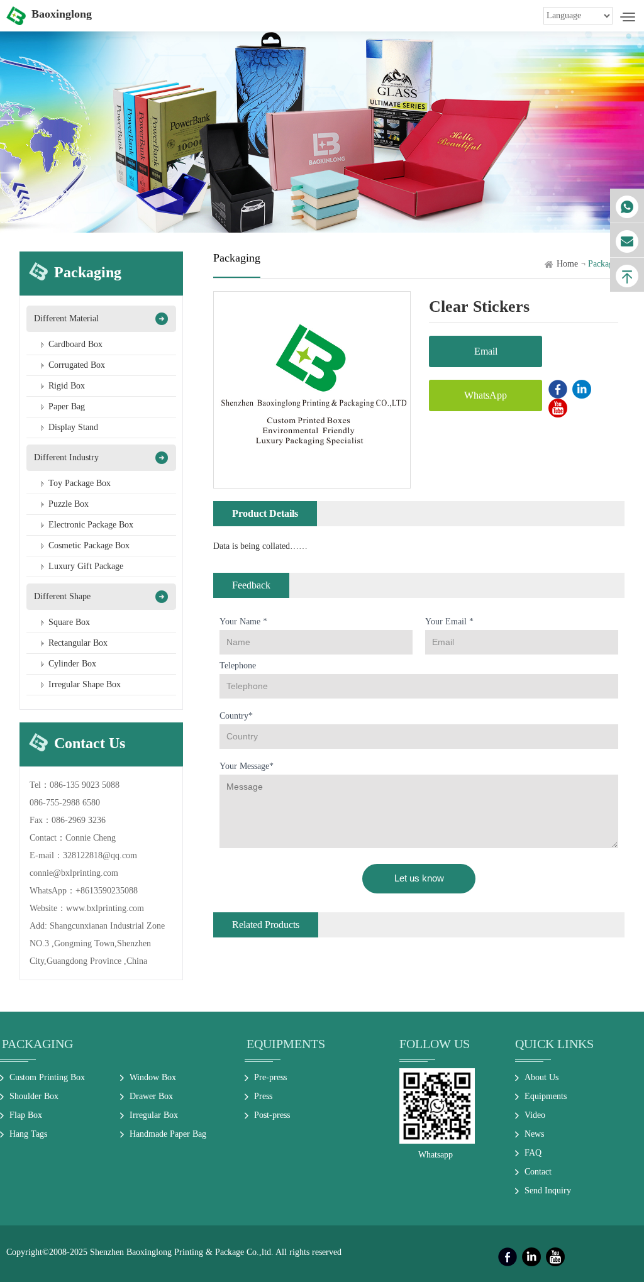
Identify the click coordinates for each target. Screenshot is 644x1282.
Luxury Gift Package (85, 566)
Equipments (286, 1044)
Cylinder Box (72, 663)
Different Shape (62, 596)
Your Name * (243, 621)
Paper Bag (66, 406)
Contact (538, 1171)
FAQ (533, 1153)
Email (485, 351)
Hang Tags (28, 1134)
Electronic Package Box (90, 524)
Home (567, 263)
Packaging (37, 1044)
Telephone (237, 665)
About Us (541, 1077)
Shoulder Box (33, 1096)
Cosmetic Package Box (89, 545)
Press (263, 1096)
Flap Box (25, 1115)
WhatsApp (485, 395)
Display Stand (73, 427)
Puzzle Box (68, 504)
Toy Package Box (79, 483)
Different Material (66, 318)
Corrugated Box (76, 365)
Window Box (153, 1077)
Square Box (69, 622)
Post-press (272, 1115)
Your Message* (246, 766)
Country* (236, 716)
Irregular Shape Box (84, 684)
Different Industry (66, 457)
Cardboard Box (75, 344)
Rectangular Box (78, 643)
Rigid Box (66, 385)
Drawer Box (151, 1096)
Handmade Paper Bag (168, 1134)
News (534, 1134)
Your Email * (449, 621)
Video (535, 1115)
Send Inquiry (548, 1190)
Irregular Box (154, 1115)
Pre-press (270, 1077)
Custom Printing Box (47, 1077)
